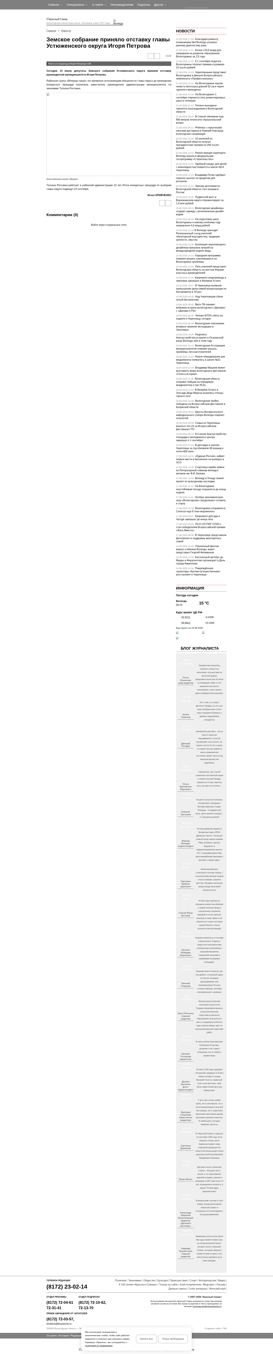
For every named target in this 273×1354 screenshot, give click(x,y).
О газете (52, 1335)
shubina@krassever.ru (59, 1323)
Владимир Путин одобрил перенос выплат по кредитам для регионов (200, 178)
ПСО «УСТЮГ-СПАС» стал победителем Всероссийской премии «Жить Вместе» (200, 527)
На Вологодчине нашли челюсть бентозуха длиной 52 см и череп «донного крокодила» (200, 86)
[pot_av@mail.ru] (185, 1024)
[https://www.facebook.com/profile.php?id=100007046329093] (188, 688)
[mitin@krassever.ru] (185, 1184)
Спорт (193, 1280)
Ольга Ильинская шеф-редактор (185, 680)
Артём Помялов (185, 715)
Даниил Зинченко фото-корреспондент (186, 1085)
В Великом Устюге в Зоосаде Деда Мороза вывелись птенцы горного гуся (199, 392)
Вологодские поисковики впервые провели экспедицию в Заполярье (200, 326)
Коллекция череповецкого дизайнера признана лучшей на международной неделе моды (201, 247)
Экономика (134, 1280)
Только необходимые (173, 1339)
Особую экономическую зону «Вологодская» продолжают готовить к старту (201, 500)
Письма (220, 1284)
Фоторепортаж (207, 1280)
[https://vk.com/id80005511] (187, 1261)
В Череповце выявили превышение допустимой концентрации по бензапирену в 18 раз (201, 288)
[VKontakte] (108, 229)
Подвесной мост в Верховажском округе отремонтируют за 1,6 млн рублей (200, 200)
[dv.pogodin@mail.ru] (182, 751)
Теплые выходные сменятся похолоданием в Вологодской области (199, 108)
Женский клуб (217, 1288)
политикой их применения (98, 1345)
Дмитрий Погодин (185, 744)
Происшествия (178, 1280)
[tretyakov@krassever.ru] (185, 819)
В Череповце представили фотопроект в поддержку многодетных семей (201, 538)
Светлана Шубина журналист (185, 884)
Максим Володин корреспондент (186, 843)
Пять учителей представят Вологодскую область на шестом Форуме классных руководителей (201, 269)
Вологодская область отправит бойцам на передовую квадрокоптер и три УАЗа (198, 381)
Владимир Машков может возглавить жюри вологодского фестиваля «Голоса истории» (201, 370)
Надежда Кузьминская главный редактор (185, 1252)
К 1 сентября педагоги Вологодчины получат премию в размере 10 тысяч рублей (200, 64)
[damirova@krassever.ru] (185, 1153)
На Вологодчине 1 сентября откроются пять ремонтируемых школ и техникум (200, 97)
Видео (221, 1280)
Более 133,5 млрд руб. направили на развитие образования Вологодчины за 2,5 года (198, 53)
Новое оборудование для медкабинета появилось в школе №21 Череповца (200, 359)
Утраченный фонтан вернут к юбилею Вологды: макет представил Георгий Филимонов (197, 549)
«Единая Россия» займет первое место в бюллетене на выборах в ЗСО (200, 459)
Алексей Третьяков (185, 813)
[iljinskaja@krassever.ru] (182, 688)
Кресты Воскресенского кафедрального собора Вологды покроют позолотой (200, 415)
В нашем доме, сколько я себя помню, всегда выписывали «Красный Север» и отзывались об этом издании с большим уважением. (209, 1208)
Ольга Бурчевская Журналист (186, 787)
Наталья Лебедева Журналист (185, 952)
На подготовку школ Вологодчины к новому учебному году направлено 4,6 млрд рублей (198, 222)
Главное (51, 30)
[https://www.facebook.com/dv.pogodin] (188, 751)
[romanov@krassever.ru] (185, 851)
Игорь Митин (185, 1179)
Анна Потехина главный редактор (186, 1016)
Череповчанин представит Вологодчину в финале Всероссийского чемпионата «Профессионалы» (201, 75)
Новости (66, 30)
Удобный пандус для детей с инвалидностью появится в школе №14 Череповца (201, 167)
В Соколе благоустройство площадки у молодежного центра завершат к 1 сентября (201, 437)
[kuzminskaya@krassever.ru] (184, 1261)
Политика (120, 1280)
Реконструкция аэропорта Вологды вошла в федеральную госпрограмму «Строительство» (200, 155)
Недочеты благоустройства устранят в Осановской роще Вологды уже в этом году (199, 337)
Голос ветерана (198, 1288)
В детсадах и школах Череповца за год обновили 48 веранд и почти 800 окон (199, 448)
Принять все (146, 1339)
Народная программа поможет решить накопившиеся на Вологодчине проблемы (198, 258)
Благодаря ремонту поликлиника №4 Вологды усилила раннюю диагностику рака (197, 42)
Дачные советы (178, 1288)
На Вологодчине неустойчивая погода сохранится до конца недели (201, 489)
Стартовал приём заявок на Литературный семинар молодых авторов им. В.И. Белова (200, 470)
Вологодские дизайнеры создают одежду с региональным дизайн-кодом (200, 211)
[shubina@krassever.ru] (185, 892)
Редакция (76, 1335)
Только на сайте (168, 1284)
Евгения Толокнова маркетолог (186, 1056)
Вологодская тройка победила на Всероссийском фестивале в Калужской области (200, 403)
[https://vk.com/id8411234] (187, 960)
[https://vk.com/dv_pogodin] (185, 751)
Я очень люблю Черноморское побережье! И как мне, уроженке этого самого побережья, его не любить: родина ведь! (209, 1049)
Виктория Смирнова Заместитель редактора (185, 1116)
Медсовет (208, 1284)
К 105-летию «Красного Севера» (138, 1284)
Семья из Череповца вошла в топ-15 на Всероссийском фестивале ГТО (198, 426)
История (64, 1335)
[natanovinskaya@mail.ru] (184, 960)
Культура (162, 1280)
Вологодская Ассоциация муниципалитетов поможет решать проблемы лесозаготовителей (200, 348)
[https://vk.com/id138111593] (185, 688)
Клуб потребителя (190, 1284)
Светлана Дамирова (185, 1147)
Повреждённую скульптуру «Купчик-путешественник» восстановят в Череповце (198, 571)
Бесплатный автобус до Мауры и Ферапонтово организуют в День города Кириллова (200, 560)
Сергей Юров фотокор (186, 914)
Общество (149, 1280)
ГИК (224, 1328)
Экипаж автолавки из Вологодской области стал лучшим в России (198, 189)
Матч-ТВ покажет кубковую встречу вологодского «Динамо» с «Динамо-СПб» (200, 307)
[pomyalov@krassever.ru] (185, 722)
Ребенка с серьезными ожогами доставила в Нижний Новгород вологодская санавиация (199, 130)
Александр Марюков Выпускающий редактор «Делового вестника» (185, 1219)
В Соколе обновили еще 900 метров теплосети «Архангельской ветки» (200, 119)
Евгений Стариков (186, 984)
